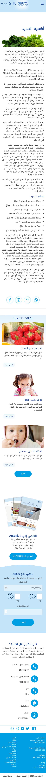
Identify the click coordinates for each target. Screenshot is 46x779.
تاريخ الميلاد (23, 582)
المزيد (23, 473)
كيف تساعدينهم (11, 762)
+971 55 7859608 (39, 768)
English (4, 4)
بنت (17, 600)
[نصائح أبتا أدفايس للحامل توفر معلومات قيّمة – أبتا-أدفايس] (22, 5)
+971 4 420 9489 (39, 757)
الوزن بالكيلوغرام (23, 606)
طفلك (14, 740)
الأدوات (14, 755)
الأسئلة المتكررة (11, 757)
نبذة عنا (13, 764)
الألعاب (14, 751)
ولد (39, 600)
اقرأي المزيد (9, 365)
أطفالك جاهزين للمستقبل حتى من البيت (9, 746)
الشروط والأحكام (21, 776)
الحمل (14, 737)
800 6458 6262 (39, 743)
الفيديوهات (12, 753)
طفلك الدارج (12, 742)
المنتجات (13, 766)
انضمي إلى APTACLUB (23, 556)
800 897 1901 (40, 750)
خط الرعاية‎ (13, 760)
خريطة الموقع (7, 776)
